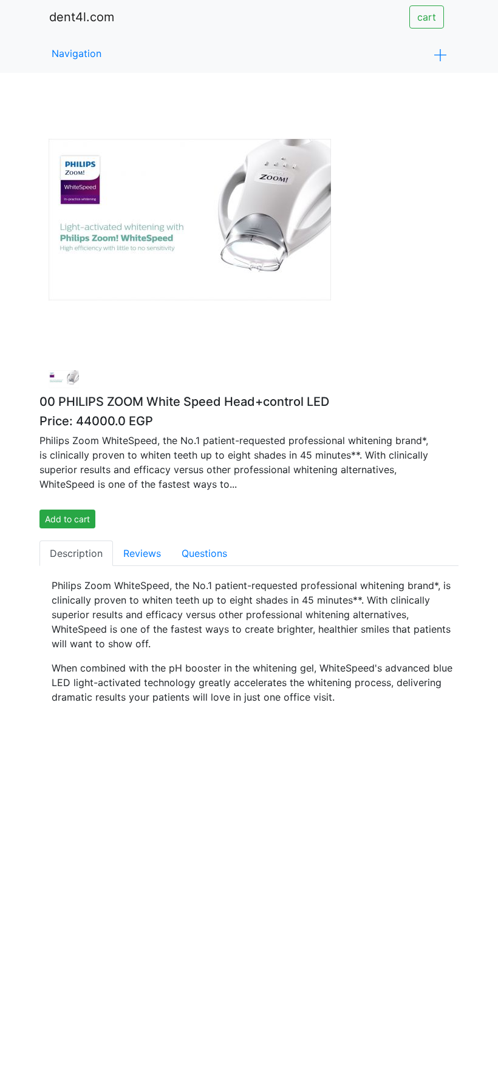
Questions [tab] (204, 553)
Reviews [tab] (142, 553)
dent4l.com (81, 17)
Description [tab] (76, 553)
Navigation (76, 53)
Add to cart (67, 519)
